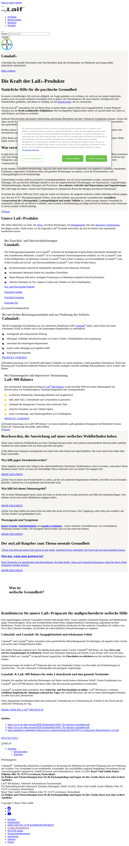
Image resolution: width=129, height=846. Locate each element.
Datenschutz (14, 822)
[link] (64, 560)
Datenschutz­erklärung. (30, 150)
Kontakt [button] (12, 819)
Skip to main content (11, 2)
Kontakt (12, 25)
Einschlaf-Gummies (14, 297)
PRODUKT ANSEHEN (14, 357)
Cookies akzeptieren (96, 158)
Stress (40, 225)
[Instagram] (9, 811)
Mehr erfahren (8, 71)
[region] (64, 144)
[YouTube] (9, 814)
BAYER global (15, 830)
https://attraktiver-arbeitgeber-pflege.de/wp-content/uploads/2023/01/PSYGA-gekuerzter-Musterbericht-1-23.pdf (63, 730)
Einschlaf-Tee (11, 302)
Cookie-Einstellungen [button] (18, 828)
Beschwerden (14, 19)
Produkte (12, 17)
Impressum (13, 836)
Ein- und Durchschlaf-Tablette (19, 286)
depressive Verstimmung (107, 225)
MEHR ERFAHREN (12, 474)
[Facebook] (9, 808)
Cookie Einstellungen (32, 158)
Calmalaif (80, 325)
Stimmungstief (78, 225)
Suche (4, 33)
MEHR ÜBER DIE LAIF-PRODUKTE (22, 709)
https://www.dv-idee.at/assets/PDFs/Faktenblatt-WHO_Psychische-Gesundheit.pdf (49, 724)
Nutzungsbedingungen (19, 833)
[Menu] (2, 6)
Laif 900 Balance (54, 386)
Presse (11, 842)
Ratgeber (12, 22)
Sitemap (12, 839)
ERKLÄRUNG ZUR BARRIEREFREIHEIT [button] (31, 825)
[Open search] (2, 31)
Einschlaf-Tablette (13, 292)
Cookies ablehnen (72, 158)
